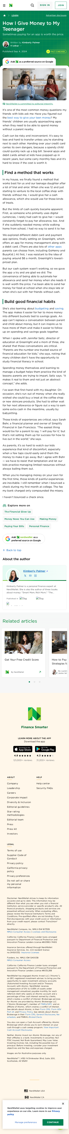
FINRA (44, 1004)
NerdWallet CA (37, 1097)
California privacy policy (17, 870)
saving (59, 308)
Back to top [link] (13, 550)
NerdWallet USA (37, 1091)
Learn (15, 15)
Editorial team (15, 819)
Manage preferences (26, 1122)
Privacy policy (15, 863)
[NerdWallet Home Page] (12, 5)
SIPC (50, 1004)
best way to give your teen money (29, 117)
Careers (11, 793)
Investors (12, 833)
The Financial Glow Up (17, 511)
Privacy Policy (26, 1012)
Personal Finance (39, 526)
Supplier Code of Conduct (16, 857)
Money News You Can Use (19, 519)
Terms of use (14, 850)
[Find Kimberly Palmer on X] (25, 576)
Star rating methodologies (15, 813)
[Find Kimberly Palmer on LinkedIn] (35, 576)
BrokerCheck (35, 1017)
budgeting (42, 308)
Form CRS (45, 1009)
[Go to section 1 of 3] (29, 682)
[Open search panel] (32, 5)
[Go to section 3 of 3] (39, 682)
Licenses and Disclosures (44, 932)
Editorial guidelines (18, 807)
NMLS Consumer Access (18, 932)
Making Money (48, 519)
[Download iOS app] (22, 749)
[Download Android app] (45, 749)
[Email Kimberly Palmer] (30, 576)
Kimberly (34, 571)
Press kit (12, 829)
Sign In (45, 5)
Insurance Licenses (30, 952)
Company (12, 783)
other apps (54, 246)
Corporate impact (17, 797)
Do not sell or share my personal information (18, 884)
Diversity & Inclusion (19, 802)
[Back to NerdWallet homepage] (4, 15)
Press (10, 824)
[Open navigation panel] (4, 5)
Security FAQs (44, 788)
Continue (53, 1122)
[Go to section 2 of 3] (34, 682)
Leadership (13, 788)
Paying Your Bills (14, 526)
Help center (43, 783)
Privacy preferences (18, 876)
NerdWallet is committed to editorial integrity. (29, 104)
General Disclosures (45, 1014)
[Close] (63, 1103)
